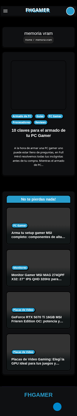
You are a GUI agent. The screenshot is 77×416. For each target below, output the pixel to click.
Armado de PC (22, 116)
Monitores (20, 267)
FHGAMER (37, 10)
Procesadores (21, 122)
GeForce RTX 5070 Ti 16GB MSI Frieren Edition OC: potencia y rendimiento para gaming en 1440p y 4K (36, 323)
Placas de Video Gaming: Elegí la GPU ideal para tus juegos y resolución (37, 363)
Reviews (40, 122)
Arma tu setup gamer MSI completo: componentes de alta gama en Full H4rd (36, 237)
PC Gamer (55, 116)
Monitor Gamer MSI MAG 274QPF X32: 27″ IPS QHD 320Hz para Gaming (37, 279)
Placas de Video (23, 310)
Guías (40, 116)
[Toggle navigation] (5, 11)
